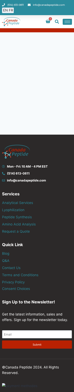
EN (5, 10)
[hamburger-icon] (67, 22)
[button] (57, 21)
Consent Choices (16, 289)
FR (11, 10)
